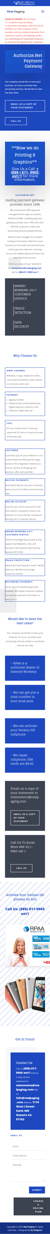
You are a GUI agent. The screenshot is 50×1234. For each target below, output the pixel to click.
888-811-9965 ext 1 (29, 272)
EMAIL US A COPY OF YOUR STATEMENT (24, 106)
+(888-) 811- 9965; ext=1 (25, 172)
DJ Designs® (36, 1230)
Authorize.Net (25, 195)
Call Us (16, 121)
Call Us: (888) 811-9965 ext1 (25, 911)
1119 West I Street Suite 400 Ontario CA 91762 (27, 1110)
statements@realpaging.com (27, 268)
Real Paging (28, 1226)
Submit (37, 1190)
